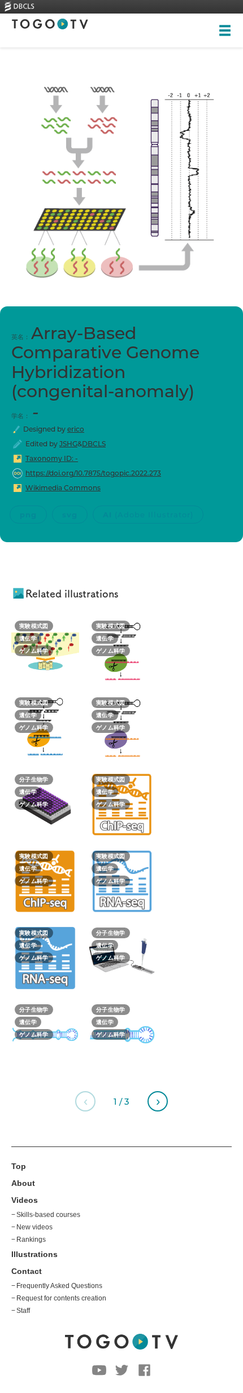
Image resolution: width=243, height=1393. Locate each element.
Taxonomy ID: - (51, 458)
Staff (23, 1311)
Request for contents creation (61, 1298)
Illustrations (34, 1254)
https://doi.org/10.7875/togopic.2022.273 (93, 473)
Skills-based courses (48, 1215)
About (23, 1183)
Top (18, 1166)
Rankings (31, 1239)
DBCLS (94, 444)
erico (75, 429)
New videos (34, 1227)
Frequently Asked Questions (59, 1286)
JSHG (68, 444)
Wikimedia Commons (63, 488)
